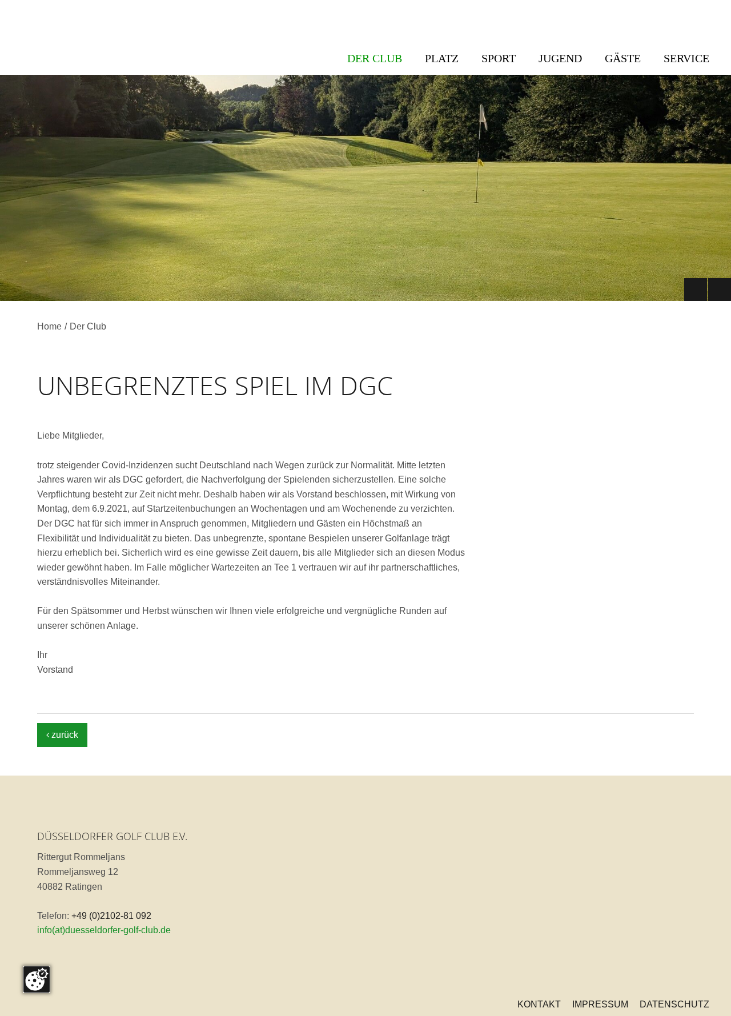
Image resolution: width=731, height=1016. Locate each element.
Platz (442, 58)
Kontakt (539, 1004)
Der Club (374, 58)
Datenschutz (674, 1004)
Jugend (560, 58)
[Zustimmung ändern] (36, 979)
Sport (498, 58)
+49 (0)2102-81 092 (111, 916)
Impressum (600, 1004)
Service (686, 58)
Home (49, 326)
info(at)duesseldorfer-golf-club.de (104, 930)
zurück (62, 735)
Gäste (623, 58)
